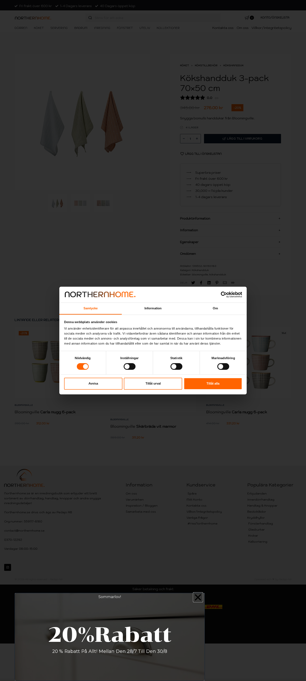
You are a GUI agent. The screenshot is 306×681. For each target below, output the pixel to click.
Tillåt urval (153, 383)
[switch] (130, 366)
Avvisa (93, 383)
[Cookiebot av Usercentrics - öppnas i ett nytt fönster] (224, 294)
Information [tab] (153, 308)
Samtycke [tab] (90, 308)
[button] (198, 597)
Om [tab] (215, 308)
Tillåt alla (212, 383)
